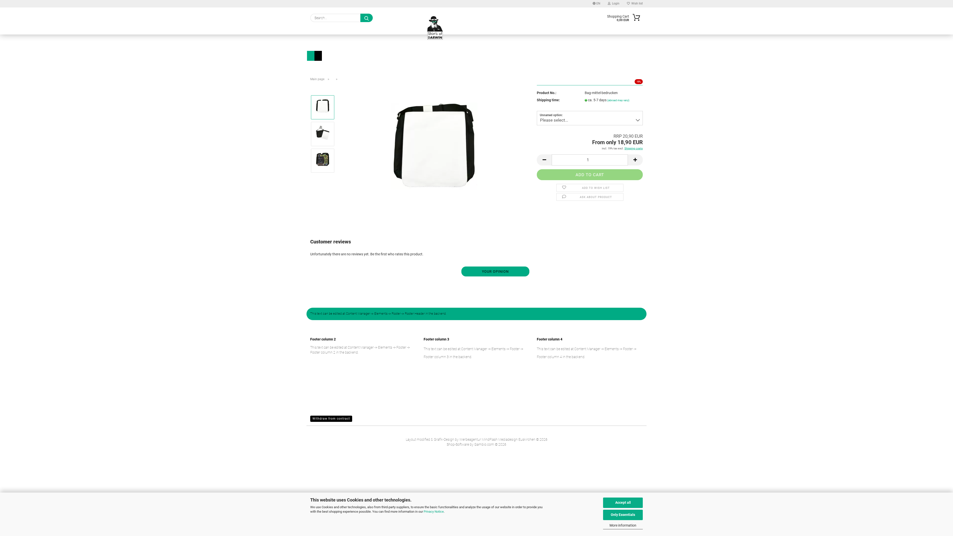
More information (623, 525)
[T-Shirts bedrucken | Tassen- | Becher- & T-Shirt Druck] (435, 29)
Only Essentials (623, 515)
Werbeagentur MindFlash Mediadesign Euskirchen (497, 439)
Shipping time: (548, 100)
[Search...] (366, 18)
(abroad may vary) (618, 100)
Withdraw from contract (331, 418)
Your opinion (495, 271)
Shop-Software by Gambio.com (470, 444)
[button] (544, 160)
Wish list (636, 3)
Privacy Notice (434, 511)
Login (615, 3)
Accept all (623, 502)
